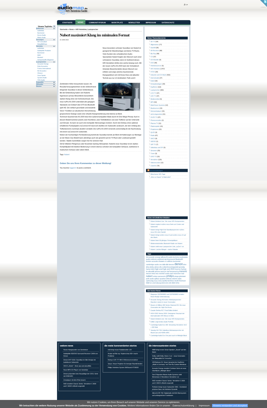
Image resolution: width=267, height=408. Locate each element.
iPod (162, 271)
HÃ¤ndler (39, 84)
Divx (184, 265)
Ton (151, 283)
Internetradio (155, 78)
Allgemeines (155, 44)
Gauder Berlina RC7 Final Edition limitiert (164, 310)
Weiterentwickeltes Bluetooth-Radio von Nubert (166, 243)
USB (169, 283)
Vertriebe (39, 46)
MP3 (152, 102)
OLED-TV (154, 117)
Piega (176, 276)
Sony (160, 281)
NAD (182, 274)
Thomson (182, 281)
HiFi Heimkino (81, 29)
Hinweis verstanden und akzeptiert (230, 405)
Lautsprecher (41, 62)
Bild (165, 259)
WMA (177, 283)
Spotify (164, 281)
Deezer (171, 265)
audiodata (40, 30)
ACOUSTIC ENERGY (154, 257)
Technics (170, 281)
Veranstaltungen (156, 171)
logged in (73, 168)
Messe (148, 274)
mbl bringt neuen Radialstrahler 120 (120, 350)
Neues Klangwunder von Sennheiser (75, 350)
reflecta (168, 279)
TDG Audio (41, 80)
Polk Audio (150, 279)
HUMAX (183, 269)
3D (147, 257)
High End (159, 269)
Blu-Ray (153, 53)
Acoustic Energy (43, 64)
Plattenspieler (155, 126)
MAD (39, 55)
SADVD (153, 141)
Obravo (40, 73)
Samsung (149, 281)
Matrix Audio (41, 37)
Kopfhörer (154, 87)
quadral (162, 279)
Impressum (204, 405)
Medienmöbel (155, 99)
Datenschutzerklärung (183, 405)
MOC (157, 274)
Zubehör (153, 166)
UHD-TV (153, 156)
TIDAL (147, 283)
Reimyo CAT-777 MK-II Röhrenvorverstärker (123, 360)
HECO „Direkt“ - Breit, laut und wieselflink (77, 366)
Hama (148, 269)
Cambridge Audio (152, 265)
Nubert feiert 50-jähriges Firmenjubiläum (164, 240)
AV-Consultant (42, 41)
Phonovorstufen (156, 120)
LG (178, 271)
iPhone (157, 271)
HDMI (152, 269)
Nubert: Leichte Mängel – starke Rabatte (164, 249)
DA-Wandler (155, 60)
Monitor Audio (164, 274)
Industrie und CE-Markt (158, 75)
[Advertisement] (92, 43)
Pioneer (182, 276)
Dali (167, 264)
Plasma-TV (154, 123)
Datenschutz (168, 23)
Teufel (177, 281)
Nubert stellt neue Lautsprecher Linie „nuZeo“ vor (167, 246)
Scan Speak (41, 75)
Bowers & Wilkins (166, 261)
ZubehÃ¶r (40, 82)
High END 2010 (168, 269)
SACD (153, 138)
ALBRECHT (164, 257)
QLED (153, 132)
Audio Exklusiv (151, 259)
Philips (170, 276)
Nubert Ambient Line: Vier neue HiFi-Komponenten (167, 221)
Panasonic (162, 276)
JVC (165, 271)
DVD (152, 63)
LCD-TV (153, 93)
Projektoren (154, 129)
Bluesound (171, 259)
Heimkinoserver (156, 66)
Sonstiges (40, 39)
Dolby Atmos (154, 267)
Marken (39, 86)
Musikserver (155, 108)
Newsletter (134, 23)
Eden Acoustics (42, 66)
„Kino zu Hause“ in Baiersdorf (160, 177)
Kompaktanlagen (156, 84)
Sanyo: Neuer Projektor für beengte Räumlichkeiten (125, 364)
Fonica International (44, 68)
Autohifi (153, 47)
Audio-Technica (174, 257)
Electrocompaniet (170, 267)
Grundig (182, 267)
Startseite (67, 23)
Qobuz (156, 279)
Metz (153, 274)
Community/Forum (97, 23)
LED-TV (153, 96)
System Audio (42, 77)
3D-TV (153, 41)
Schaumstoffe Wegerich (45, 60)
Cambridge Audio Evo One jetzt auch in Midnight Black (169, 335)
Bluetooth (179, 259)
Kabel (152, 81)
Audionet (160, 259)
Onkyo (155, 276)
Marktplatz (117, 23)
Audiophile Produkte (44, 50)
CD (152, 56)
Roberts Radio (176, 279)
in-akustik (150, 271)
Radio (152, 135)
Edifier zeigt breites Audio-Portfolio (162, 322)
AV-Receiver (155, 50)
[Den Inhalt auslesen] (148, 171)
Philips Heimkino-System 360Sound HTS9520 (123, 367)
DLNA (147, 267)
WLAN (173, 283)
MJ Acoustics (41, 71)
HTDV (153, 72)
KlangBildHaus (42, 44)
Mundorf (40, 57)
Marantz (183, 271)
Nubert (66, 154)
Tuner (153, 153)
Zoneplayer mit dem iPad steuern (74, 380)
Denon (179, 264)
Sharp (156, 281)
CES (160, 265)
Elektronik (40, 28)
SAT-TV (153, 144)
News (80, 22)
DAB (163, 264)
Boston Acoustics (152, 261)
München (177, 274)
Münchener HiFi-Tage (158, 174)
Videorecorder (155, 162)
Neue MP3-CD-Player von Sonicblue (75, 370)
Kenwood (173, 271)
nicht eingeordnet (156, 114)
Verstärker (154, 159)
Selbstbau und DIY (157, 147)
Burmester (40, 33)
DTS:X (161, 267)
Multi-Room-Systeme (158, 105)
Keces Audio (41, 35)
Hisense (178, 269)
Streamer (154, 150)
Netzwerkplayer (156, 111)
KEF (168, 271)
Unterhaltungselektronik (160, 283)
